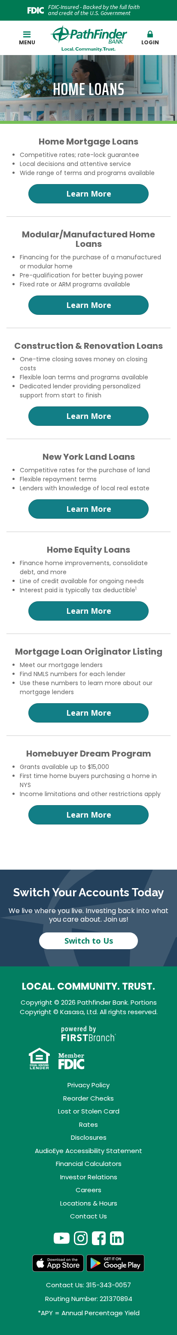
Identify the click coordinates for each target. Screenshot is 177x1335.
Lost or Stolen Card (88, 1111)
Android (115, 1263)
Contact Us (88, 1216)
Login (150, 42)
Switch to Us (88, 940)
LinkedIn (117, 1238)
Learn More (88, 193)
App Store (58, 1263)
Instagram (81, 1238)
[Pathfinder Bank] (88, 37)
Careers (88, 1189)
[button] (150, 38)
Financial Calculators (89, 1163)
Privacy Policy (88, 1084)
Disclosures (89, 1137)
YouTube (62, 1238)
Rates (88, 1124)
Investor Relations (88, 1176)
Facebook (99, 1238)
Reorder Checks (88, 1098)
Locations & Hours (88, 1203)
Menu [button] (27, 42)
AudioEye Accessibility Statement (88, 1150)
